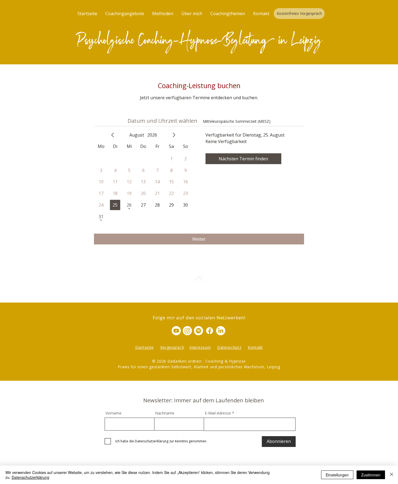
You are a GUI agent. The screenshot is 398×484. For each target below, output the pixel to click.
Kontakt (255, 347)
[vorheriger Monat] (112, 135)
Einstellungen (337, 475)
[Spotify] (198, 330)
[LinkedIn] (220, 330)
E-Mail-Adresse (218, 413)
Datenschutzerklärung (30, 477)
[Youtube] (176, 330)
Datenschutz (229, 347)
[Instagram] (187, 330)
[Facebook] (209, 330)
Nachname (164, 413)
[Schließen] (391, 475)
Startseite (144, 347)
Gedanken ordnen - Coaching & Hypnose (207, 361)
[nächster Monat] (174, 135)
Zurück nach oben (199, 286)
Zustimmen (370, 475)
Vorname (114, 413)
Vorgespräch (172, 347)
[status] (236, 121)
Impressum (200, 347)
